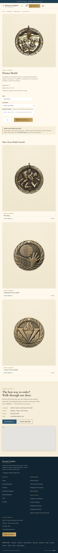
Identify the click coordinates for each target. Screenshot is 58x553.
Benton (9, 545)
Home (3, 11)
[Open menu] (42, 6)
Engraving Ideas (7, 494)
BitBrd (54, 550)
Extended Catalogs (7, 491)
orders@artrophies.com (17, 416)
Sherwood (35, 542)
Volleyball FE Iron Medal (11, 293)
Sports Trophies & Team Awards (39, 513)
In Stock (4, 487)
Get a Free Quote (34, 6)
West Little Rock (21, 545)
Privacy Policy (34, 480)
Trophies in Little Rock (36, 498)
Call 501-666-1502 (25, 421)
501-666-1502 (22, 132)
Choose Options (8, 218)
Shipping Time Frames (36, 487)
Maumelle (52, 542)
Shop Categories (7, 484)
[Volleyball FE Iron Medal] (29, 255)
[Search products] (22, 6)
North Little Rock (27, 542)
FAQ (3, 498)
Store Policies (34, 491)
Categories (9, 11)
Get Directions (9, 421)
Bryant (13, 545)
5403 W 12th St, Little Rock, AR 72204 (21, 408)
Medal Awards (17, 11)
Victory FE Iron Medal (11, 370)
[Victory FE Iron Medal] (29, 333)
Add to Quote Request (23, 120)
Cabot (47, 542)
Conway (4, 545)
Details (52, 218)
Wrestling (7, 215)
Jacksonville (41, 542)
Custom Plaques (35, 502)
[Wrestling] (29, 178)
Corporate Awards (35, 509)
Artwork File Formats (36, 484)
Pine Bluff (19, 542)
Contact (4, 502)
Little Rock (13, 542)
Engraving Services (35, 506)
